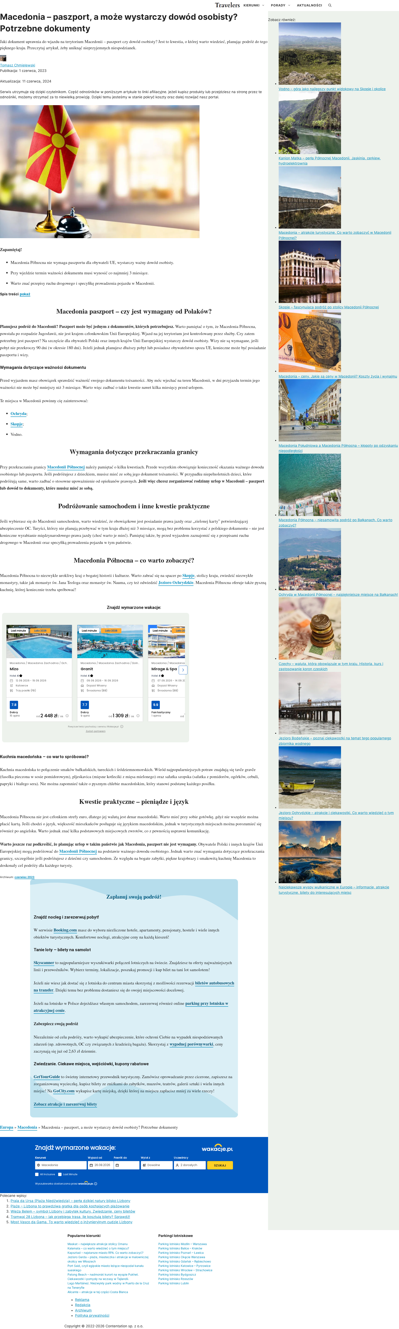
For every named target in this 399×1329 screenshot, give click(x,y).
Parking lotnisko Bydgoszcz (177, 1274)
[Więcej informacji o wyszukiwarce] (95, 1183)
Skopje (17, 424)
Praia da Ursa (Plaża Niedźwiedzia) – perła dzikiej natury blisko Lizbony (70, 1201)
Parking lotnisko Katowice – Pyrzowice (184, 1265)
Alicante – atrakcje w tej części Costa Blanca (98, 1292)
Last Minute (70, 1174)
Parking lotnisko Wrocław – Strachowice (185, 1270)
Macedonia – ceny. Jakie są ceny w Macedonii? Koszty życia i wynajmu (338, 376)
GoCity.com (64, 1091)
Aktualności (309, 5)
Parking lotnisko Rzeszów (175, 1279)
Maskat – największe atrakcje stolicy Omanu (98, 1244)
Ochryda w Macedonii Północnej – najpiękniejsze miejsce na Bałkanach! (338, 594)
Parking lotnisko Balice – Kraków (180, 1248)
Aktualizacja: (25, 81)
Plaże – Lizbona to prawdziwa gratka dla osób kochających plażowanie (70, 1206)
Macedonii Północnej (66, 467)
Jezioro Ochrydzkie (175, 582)
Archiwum (83, 1310)
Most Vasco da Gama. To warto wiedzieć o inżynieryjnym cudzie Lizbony (71, 1222)
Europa (6, 1127)
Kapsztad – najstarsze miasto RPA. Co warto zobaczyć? (105, 1252)
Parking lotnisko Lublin (173, 1283)
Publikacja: (23, 71)
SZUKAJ (220, 1165)
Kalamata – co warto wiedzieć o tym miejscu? (98, 1248)
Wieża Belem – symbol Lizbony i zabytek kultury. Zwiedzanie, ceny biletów (73, 1211)
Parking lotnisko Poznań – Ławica (181, 1252)
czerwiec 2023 (24, 877)
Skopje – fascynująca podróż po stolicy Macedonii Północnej (329, 307)
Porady (278, 5)
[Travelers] (227, 5)
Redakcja (82, 1305)
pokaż (25, 294)
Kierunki (252, 5)
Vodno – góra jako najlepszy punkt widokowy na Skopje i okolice (332, 89)
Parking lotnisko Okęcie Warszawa (181, 1257)
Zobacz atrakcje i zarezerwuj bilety (65, 1104)
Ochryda (18, 413)
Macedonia (27, 1127)
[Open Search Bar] (330, 5)
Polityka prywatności (92, 1315)
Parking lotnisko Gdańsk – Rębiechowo (184, 1261)
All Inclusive (47, 1174)
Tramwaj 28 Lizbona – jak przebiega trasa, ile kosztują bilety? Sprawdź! (70, 1217)
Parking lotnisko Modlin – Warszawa (182, 1244)
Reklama (82, 1300)
